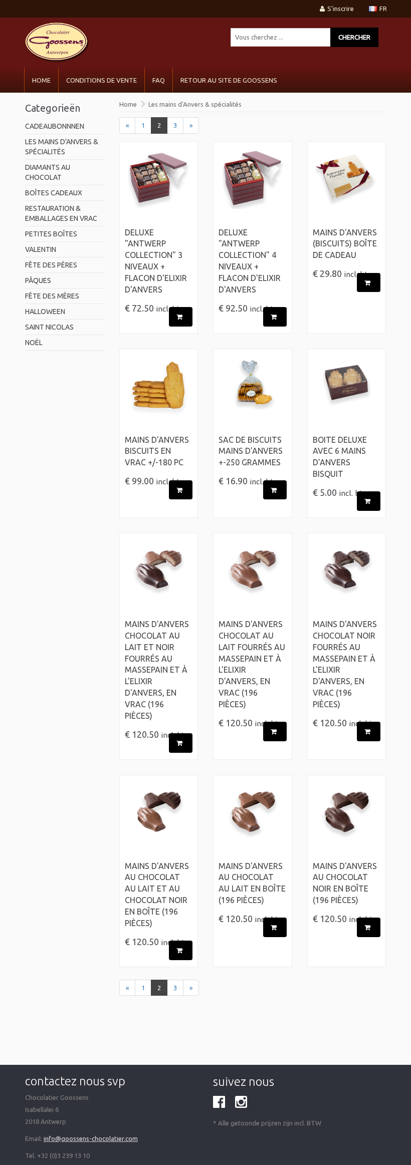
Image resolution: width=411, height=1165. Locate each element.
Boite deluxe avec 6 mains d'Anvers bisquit (340, 457)
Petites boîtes (51, 234)
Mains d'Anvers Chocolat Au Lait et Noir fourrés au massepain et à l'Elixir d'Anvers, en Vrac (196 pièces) (157, 670)
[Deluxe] (159, 187)
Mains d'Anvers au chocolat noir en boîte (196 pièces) (345, 883)
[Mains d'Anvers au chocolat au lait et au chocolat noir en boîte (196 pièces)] (159, 820)
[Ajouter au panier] (180, 317)
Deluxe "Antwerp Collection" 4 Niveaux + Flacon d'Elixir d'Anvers (250, 261)
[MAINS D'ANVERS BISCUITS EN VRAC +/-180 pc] (159, 394)
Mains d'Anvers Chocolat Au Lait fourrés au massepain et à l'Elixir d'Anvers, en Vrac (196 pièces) (252, 664)
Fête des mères (52, 296)
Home (41, 80)
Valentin (40, 249)
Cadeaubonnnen (54, 126)
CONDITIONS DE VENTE (101, 80)
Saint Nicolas (49, 327)
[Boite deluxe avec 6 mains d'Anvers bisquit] (347, 394)
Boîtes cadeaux (53, 193)
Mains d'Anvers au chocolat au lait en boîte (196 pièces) (252, 883)
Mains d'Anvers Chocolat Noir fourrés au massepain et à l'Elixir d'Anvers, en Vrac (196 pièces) (345, 664)
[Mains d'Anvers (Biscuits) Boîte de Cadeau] (347, 187)
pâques (38, 280)
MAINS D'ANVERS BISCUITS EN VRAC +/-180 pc (157, 451)
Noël (34, 343)
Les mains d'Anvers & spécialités (195, 104)
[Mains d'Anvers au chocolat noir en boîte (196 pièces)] (347, 820)
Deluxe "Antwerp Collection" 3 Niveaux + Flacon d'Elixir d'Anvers (156, 261)
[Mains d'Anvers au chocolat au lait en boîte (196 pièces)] (253, 820)
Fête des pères (51, 265)
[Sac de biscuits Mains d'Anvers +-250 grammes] (253, 394)
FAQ (158, 80)
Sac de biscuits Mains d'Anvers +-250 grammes (251, 451)
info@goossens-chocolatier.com (91, 1138)
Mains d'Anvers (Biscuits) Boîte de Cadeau (345, 244)
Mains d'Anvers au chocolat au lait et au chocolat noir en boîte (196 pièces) (157, 894)
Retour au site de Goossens (228, 80)
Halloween (45, 312)
